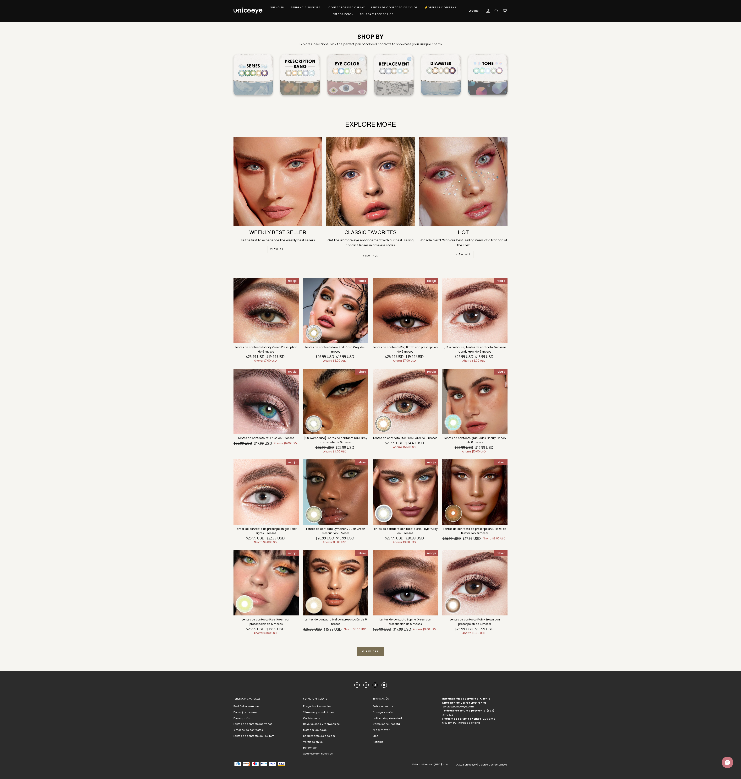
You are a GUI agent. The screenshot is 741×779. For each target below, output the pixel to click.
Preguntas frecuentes (317, 706)
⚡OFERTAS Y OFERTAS (440, 7)
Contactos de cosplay (346, 7)
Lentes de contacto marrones (252, 724)
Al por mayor (381, 730)
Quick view (266, 347)
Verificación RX (313, 742)
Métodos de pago (315, 730)
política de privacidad (387, 718)
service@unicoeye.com (458, 706)
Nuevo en (277, 7)
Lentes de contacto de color (394, 7)
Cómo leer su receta (386, 724)
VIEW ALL (370, 255)
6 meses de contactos (248, 730)
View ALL (277, 249)
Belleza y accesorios (376, 14)
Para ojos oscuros (245, 712)
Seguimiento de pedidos (319, 736)
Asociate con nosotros (318, 753)
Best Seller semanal (246, 706)
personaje (310, 747)
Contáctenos (311, 718)
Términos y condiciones (318, 712)
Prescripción (343, 14)
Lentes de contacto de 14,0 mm (253, 736)
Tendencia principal (306, 7)
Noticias (378, 742)
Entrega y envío (383, 712)
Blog (375, 736)
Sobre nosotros (383, 706)
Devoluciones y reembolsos (321, 724)
